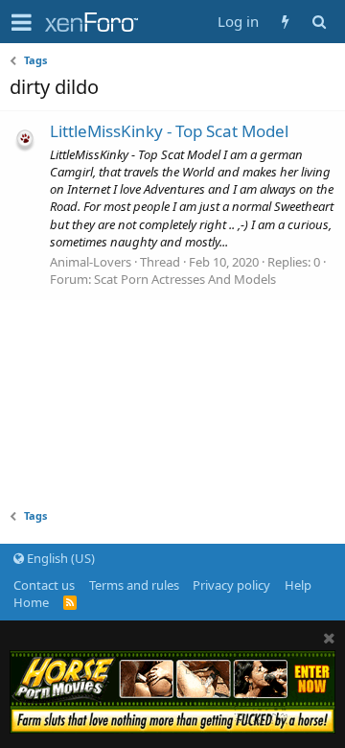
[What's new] (285, 21)
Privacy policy (231, 585)
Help (298, 585)
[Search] (318, 21)
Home (31, 602)
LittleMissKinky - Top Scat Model (169, 131)
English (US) (59, 558)
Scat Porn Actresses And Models (185, 279)
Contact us (44, 585)
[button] (21, 22)
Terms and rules (134, 585)
